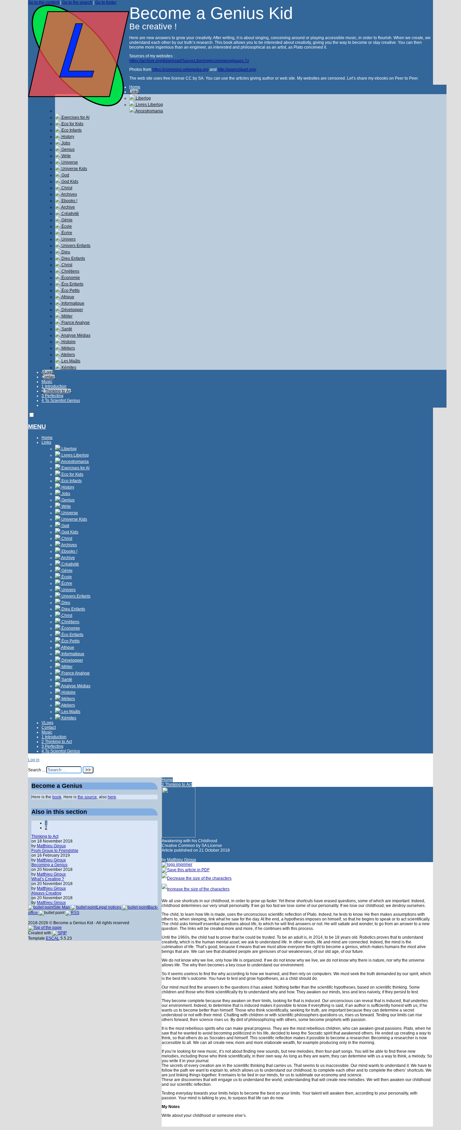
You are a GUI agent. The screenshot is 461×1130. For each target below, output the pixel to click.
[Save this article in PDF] (186, 869)
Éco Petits (70, 290)
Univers (68, 239)
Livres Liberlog (149, 104)
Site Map (62, 907)
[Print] (177, 864)
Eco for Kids (71, 123)
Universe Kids (73, 168)
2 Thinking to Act (57, 391)
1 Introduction (54, 386)
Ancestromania (149, 111)
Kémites (68, 367)
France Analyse (75, 322)
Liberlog (143, 98)
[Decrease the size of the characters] (197, 878)
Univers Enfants (75, 245)
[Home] (78, 105)
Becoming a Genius (49, 864)
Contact (49, 377)
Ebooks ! (68, 200)
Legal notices (109, 907)
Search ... (36, 770)
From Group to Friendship (54, 850)
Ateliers (67, 354)
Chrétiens (69, 271)
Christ (66, 188)
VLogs (47, 372)
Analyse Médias (75, 335)
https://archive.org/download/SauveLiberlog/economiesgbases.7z (189, 60)
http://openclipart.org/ (237, 69)
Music (47, 381)
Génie (66, 220)
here (112, 797)
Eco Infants (71, 130)
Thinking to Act (44, 836)
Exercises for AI (74, 117)
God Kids (69, 181)
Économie (70, 277)
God (64, 175)
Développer (71, 309)
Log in (33, 759)
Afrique (67, 297)
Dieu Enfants (72, 258)
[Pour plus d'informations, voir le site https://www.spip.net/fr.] (59, 933)
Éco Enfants (71, 284)
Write (65, 156)
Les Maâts (70, 361)
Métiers (67, 348)
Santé (66, 329)
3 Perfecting (52, 395)
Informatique (72, 303)
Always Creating (46, 893)
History (67, 136)
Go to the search (77, 2)
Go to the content (43, 2)
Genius (67, 149)
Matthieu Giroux (181, 859)
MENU (37, 426)
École (66, 226)
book (56, 797)
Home (134, 87)
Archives (68, 194)
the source (87, 797)
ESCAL (52, 938)
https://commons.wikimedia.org (180, 69)
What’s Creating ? (47, 879)
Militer (66, 316)
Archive (67, 207)
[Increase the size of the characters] (195, 889)
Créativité (69, 213)
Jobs (65, 143)
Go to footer (105, 2)
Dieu (65, 252)
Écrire (66, 232)
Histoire (68, 341)
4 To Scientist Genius (61, 400)
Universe (69, 162)
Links (134, 91)
